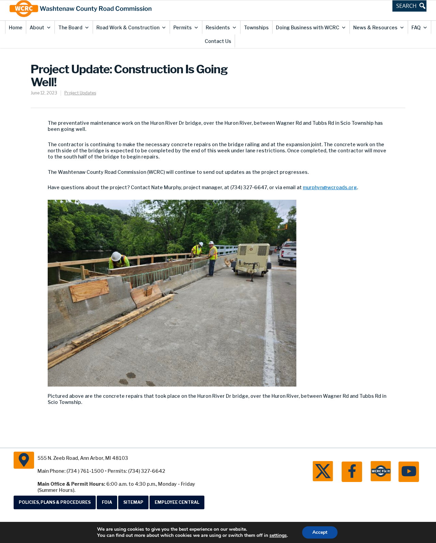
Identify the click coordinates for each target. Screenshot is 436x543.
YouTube (409, 472)
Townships (256, 27)
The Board (70, 27)
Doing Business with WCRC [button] (307, 27)
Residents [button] (218, 27)
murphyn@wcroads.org (330, 187)
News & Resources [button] (375, 27)
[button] (409, 6)
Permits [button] (182, 27)
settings (278, 535)
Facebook (352, 472)
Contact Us (218, 41)
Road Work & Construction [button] (127, 27)
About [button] (37, 27)
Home (15, 27)
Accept (319, 532)
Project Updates (80, 92)
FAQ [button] (416, 27)
